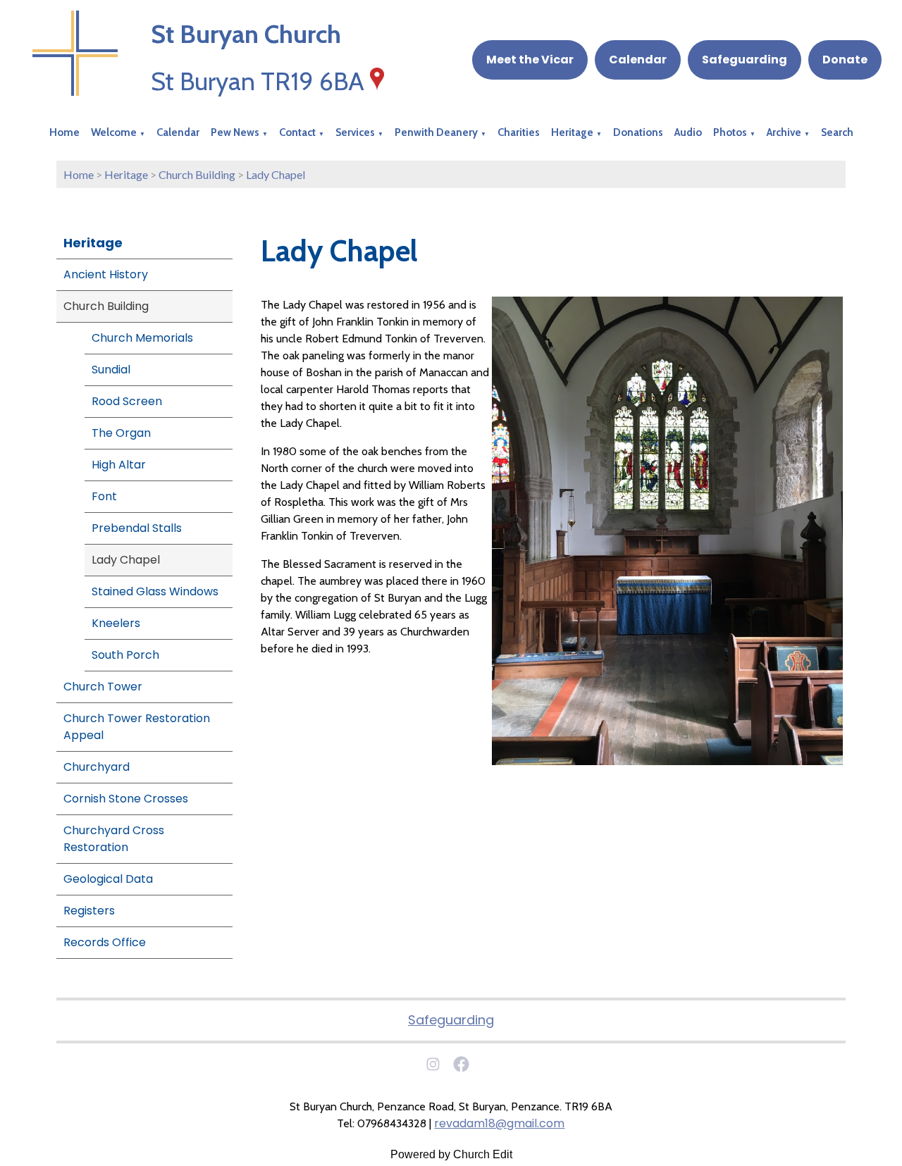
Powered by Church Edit (451, 1154)
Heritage (572, 132)
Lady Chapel (275, 174)
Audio (688, 132)
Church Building (197, 174)
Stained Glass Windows (155, 591)
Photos (730, 132)
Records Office (104, 942)
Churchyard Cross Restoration (113, 838)
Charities (519, 132)
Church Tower (102, 686)
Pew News (235, 132)
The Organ (121, 433)
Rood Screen (127, 401)
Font (104, 496)
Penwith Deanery (436, 132)
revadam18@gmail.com (499, 1123)
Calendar (638, 59)
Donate (844, 59)
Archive (784, 132)
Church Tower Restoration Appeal (136, 726)
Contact (297, 132)
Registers (89, 911)
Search (837, 132)
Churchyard (96, 767)
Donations (638, 132)
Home (64, 132)
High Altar (119, 465)
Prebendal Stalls (137, 528)
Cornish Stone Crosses (125, 798)
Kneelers (116, 623)
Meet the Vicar (530, 59)
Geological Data (108, 879)
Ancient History (105, 274)
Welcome (114, 132)
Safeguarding (744, 59)
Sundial (111, 369)
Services (355, 132)
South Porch (125, 655)
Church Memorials (142, 338)
